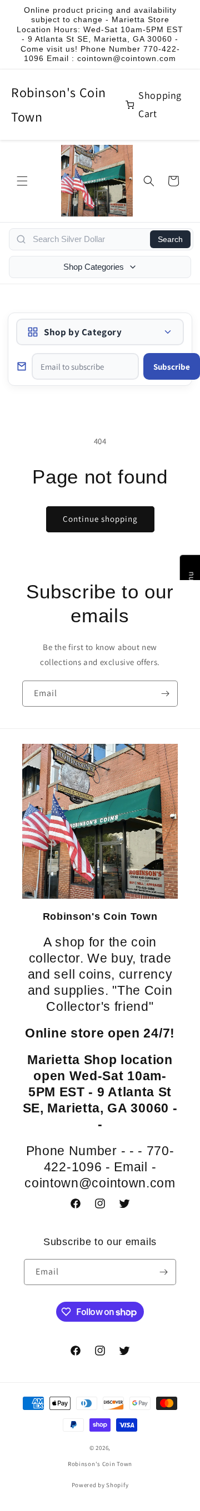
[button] (22, 181)
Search (170, 239)
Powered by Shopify (100, 1485)
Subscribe (171, 366)
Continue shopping (100, 518)
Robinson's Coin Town (58, 104)
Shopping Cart (160, 104)
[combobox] (88, 239)
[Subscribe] (165, 694)
